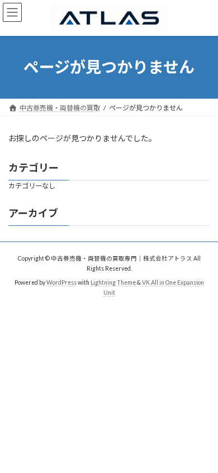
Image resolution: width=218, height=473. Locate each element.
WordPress (61, 282)
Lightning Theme (113, 282)
